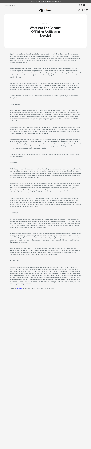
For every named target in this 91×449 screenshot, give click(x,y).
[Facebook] (79, 5)
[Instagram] (82, 5)
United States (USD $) (9, 5)
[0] (85, 10)
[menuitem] (10, 5)
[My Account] (82, 10)
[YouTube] (84, 5)
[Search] (79, 10)
